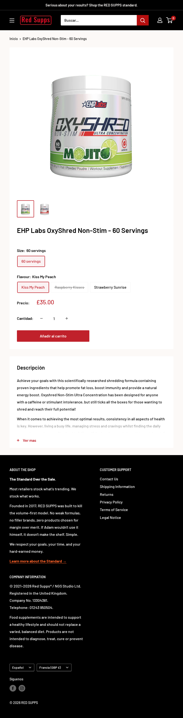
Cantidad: (25, 318)
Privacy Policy (111, 502)
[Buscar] (143, 20)
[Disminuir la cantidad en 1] (41, 318)
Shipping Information (117, 486)
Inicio (14, 39)
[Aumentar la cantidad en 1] (67, 318)
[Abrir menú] (12, 20)
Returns (106, 494)
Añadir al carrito (53, 336)
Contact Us (109, 479)
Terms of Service (114, 509)
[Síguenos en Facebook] (13, 688)
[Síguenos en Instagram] (22, 688)
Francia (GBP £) (50, 667)
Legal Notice (110, 517)
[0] (170, 20)
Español (18, 667)
